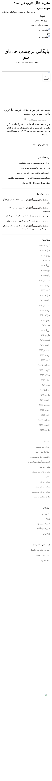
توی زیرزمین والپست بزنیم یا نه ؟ (35, 168)
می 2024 (46, 325)
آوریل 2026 (45, 265)
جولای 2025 (45, 295)
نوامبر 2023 (45, 355)
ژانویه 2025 (45, 300)
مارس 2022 (45, 430)
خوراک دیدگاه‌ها (43, 528)
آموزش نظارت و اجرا (40, 550)
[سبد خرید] (49, 45)
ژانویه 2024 (45, 345)
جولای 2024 (45, 315)
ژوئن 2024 (45, 320)
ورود (48, 518)
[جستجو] (5, 25)
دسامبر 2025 (44, 280)
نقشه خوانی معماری (41, 492)
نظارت (47, 477)
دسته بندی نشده (43, 555)
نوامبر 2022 (45, 410)
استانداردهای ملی (42, 452)
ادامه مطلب (44, 134)
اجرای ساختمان (43, 105)
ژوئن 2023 (45, 380)
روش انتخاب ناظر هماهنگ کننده (20, 216)
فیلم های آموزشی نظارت (39, 462)
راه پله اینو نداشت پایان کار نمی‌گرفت (33, 173)
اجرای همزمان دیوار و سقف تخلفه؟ (34, 163)
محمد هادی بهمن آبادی (38, 200)
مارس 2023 (45, 395)
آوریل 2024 (45, 330)
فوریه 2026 (45, 270)
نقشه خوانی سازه (31, 105)
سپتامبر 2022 (44, 420)
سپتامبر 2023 (44, 365)
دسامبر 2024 (44, 305)
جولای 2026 (45, 250)
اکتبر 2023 (45, 360)
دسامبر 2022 (44, 405)
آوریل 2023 (45, 390)
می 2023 (46, 385)
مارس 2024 (45, 335)
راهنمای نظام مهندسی (40, 457)
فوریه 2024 (45, 340)
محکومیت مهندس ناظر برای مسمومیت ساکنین (29, 178)
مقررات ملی (44, 467)
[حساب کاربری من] (49, 40)
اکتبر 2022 (45, 415)
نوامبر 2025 (45, 285)
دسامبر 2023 (44, 350)
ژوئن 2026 (45, 255)
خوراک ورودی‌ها (43, 523)
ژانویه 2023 (45, 400)
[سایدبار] (48, 777)
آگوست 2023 (44, 370)
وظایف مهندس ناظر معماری (20, 221)
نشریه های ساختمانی (41, 472)
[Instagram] (45, 743)
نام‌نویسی (46, 513)
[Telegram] (45, 753)
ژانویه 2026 (45, 275)
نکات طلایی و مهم (42, 497)
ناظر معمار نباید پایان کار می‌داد (36, 183)
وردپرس (46, 533)
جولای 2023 (45, 375)
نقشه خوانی (45, 482)
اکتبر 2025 (45, 290)
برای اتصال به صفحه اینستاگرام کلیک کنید (18, 12)
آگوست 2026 (44, 245)
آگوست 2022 (44, 425)
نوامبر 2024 (45, 310)
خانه (36, 62)
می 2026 (46, 260)
